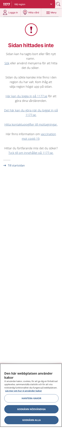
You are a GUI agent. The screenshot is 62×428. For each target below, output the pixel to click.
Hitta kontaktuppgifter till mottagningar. (31, 124)
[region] (31, 395)
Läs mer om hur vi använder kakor (23, 390)
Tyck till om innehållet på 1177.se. (30, 153)
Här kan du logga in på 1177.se (26, 96)
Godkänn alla (31, 420)
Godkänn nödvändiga (31, 409)
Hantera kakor (31, 398)
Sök (6, 63)
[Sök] (58, 4)
